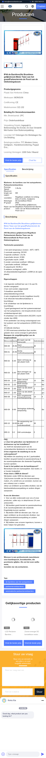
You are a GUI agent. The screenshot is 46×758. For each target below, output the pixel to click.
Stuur (39, 691)
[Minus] (42, 700)
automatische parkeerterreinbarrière (20, 591)
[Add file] (3, 754)
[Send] (43, 754)
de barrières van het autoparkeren (19, 582)
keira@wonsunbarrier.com (13, 1)
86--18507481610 (38, 1)
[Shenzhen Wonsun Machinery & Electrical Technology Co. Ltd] (10, 6)
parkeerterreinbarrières (15, 586)
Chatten (41, 6)
